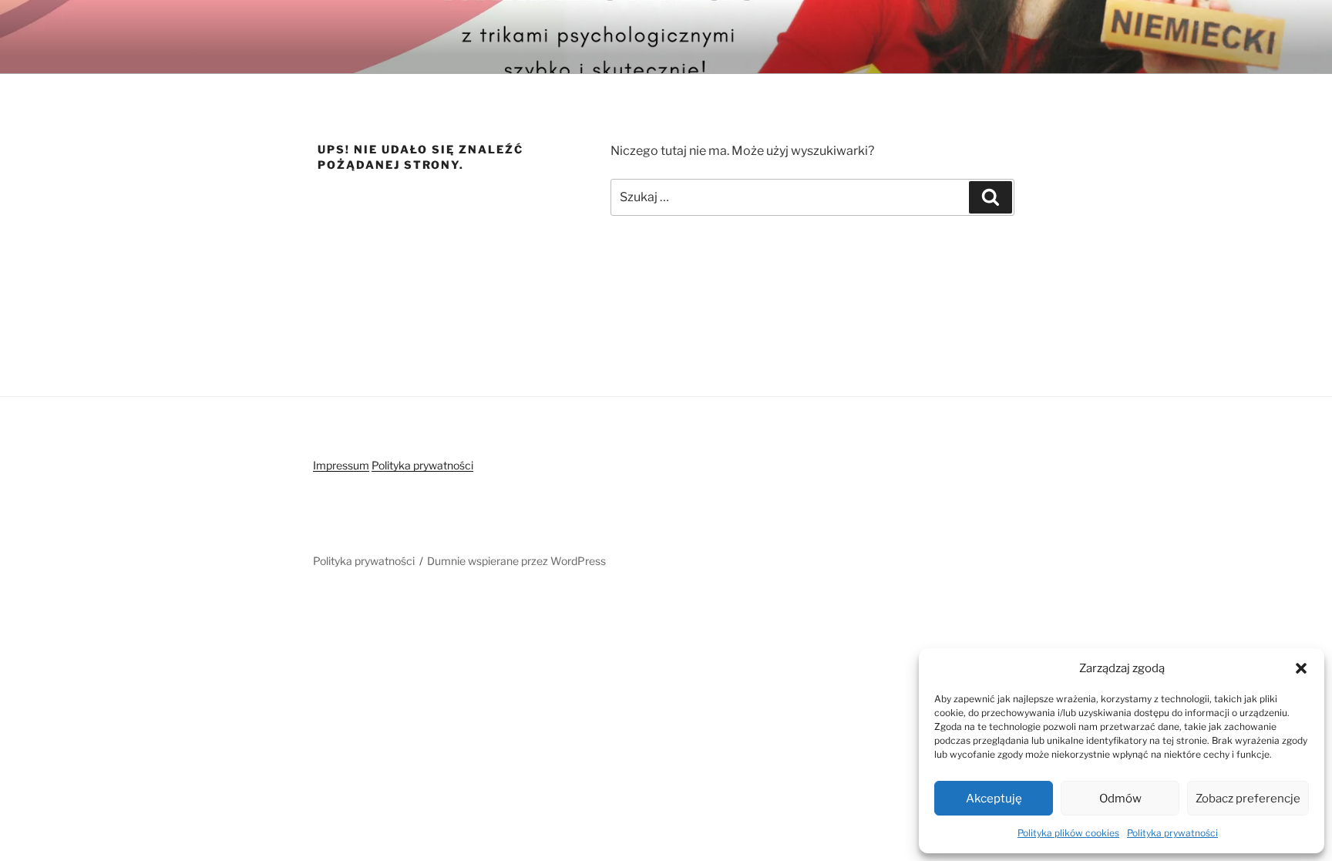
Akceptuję (994, 799)
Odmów (1120, 799)
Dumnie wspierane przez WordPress (516, 560)
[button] (1301, 668)
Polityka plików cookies (1068, 833)
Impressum (341, 465)
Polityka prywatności (1172, 833)
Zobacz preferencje (1248, 799)
